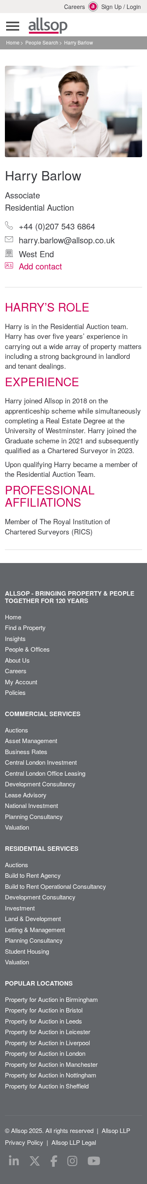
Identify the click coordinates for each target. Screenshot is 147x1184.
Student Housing (27, 951)
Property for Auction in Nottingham (50, 1074)
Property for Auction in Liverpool (47, 1042)
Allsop (48, 26)
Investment (20, 908)
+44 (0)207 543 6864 (55, 226)
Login (134, 6)
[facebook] (54, 1161)
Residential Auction (39, 207)
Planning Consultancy (34, 816)
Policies (15, 692)
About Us (17, 660)
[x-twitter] (35, 1161)
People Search (41, 42)
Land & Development (33, 918)
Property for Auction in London (45, 1053)
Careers (70, 6)
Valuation (17, 827)
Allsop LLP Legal (73, 1142)
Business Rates (26, 751)
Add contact (39, 266)
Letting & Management (35, 929)
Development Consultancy (40, 783)
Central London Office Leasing (45, 773)
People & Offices (27, 649)
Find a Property (25, 627)
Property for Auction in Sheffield (47, 1086)
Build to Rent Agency (33, 875)
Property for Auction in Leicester (47, 1031)
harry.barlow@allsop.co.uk (65, 240)
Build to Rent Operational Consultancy (55, 886)
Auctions (16, 730)
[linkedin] (14, 1161)
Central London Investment (41, 762)
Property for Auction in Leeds (43, 1021)
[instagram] (72, 1161)
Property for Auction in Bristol (43, 1010)
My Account (21, 681)
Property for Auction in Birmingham (51, 999)
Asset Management (31, 740)
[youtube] (94, 1161)
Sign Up (111, 6)
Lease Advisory (26, 794)
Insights (15, 638)
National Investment (31, 805)
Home (13, 42)
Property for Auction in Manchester (51, 1064)
